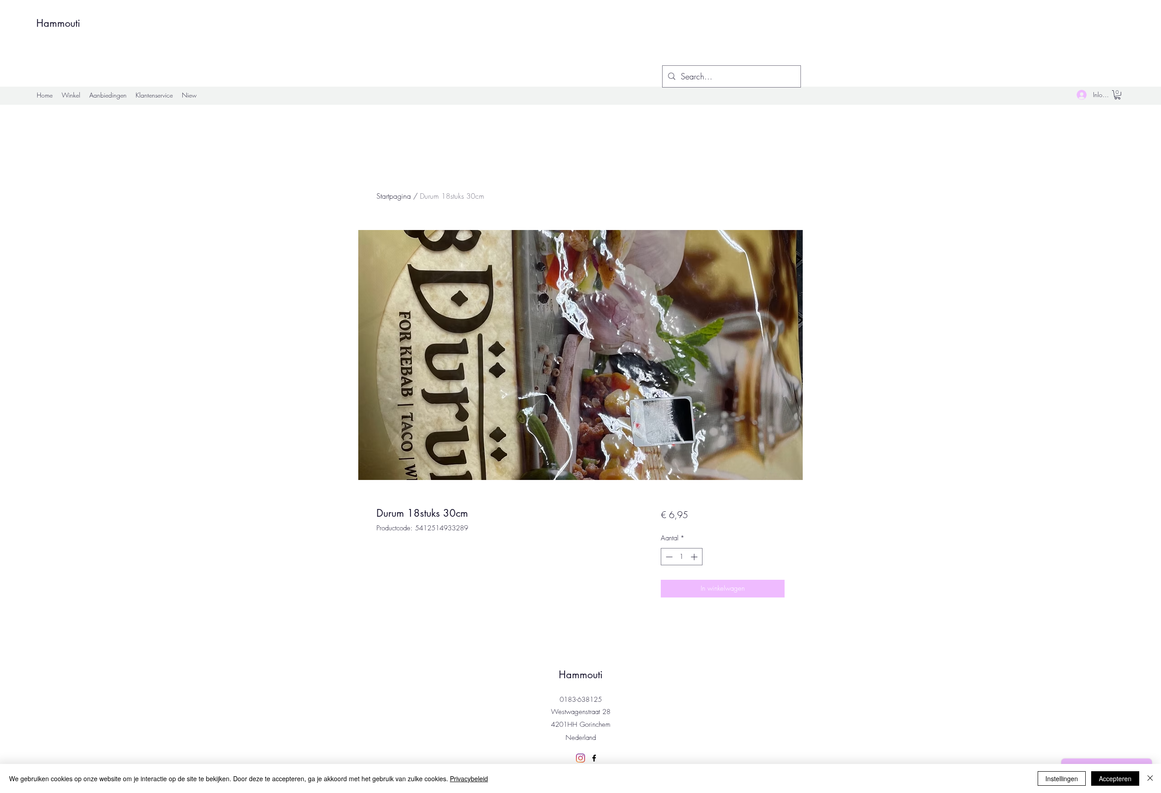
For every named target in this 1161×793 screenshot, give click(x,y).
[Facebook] (594, 758)
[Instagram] (580, 758)
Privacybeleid (469, 778)
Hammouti (58, 23)
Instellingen (1061, 778)
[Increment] (695, 556)
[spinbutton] (681, 556)
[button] (1117, 94)
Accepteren (1115, 778)
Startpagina (393, 196)
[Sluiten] (1150, 778)
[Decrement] (668, 556)
